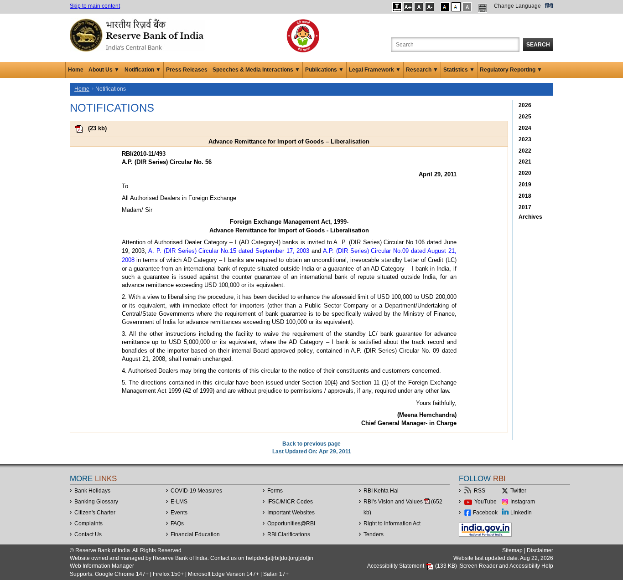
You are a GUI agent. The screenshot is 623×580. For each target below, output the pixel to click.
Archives (530, 217)
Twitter (518, 491)
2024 (525, 128)
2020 (525, 173)
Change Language (517, 6)
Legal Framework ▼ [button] (375, 70)
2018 (525, 196)
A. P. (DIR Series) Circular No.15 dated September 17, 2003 (228, 250)
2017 (525, 207)
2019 (525, 184)
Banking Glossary (96, 501)
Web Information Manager (102, 566)
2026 (525, 105)
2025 (525, 116)
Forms (275, 491)
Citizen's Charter (94, 512)
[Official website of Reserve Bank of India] (138, 34)
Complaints (88, 523)
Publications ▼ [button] (324, 70)
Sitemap (512, 550)
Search (538, 44)
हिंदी (549, 6)
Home (75, 70)
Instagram (522, 501)
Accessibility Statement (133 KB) (412, 566)
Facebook (485, 512)
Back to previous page (311, 444)
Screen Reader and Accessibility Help (506, 566)
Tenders (373, 534)
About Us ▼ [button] (103, 70)
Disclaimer (540, 550)
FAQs (177, 523)
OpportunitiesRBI (291, 523)
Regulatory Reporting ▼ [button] (511, 70)
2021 (525, 162)
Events (179, 512)
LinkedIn (521, 512)
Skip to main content (95, 6)
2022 (525, 151)
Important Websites (291, 512)
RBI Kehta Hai (381, 491)
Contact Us (88, 534)
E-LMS (179, 501)
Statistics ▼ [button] (459, 70)
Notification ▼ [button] (143, 70)
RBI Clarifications (288, 534)
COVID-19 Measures (196, 491)
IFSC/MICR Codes (290, 501)
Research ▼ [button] (422, 70)
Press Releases (187, 70)
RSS (479, 491)
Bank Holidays (92, 491)
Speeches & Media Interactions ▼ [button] (256, 70)
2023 (525, 139)
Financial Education (195, 534)
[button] (397, 7)
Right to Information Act (392, 523)
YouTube (485, 501)
